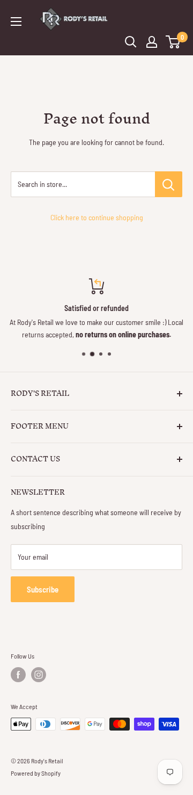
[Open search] (131, 42)
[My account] (151, 42)
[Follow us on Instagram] (38, 674)
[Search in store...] (168, 184)
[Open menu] (16, 21)
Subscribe (42, 589)
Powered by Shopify (36, 773)
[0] (173, 41)
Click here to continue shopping (96, 217)
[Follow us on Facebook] (18, 674)
